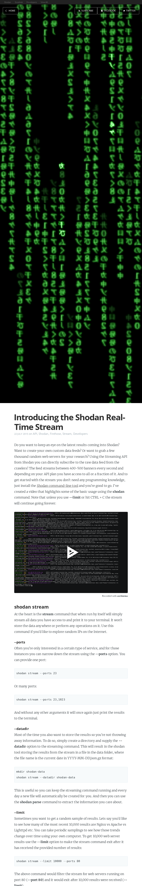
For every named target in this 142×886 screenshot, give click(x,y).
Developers (31, 2)
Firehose (55, 433)
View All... (45, 2)
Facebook (110, 10)
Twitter (130, 10)
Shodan (7, 2)
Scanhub (19, 2)
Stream (67, 433)
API (35, 433)
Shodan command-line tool (57, 486)
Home (12, 10)
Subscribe (87, 10)
